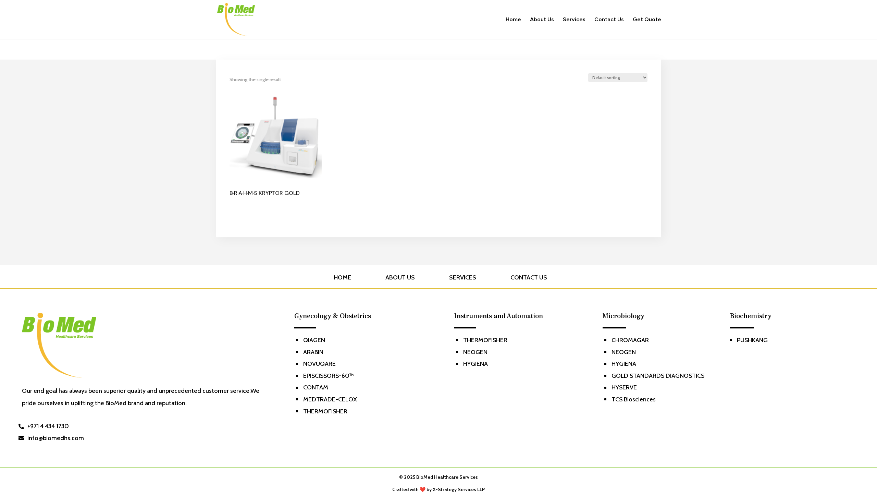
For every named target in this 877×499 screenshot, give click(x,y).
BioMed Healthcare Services (447, 477)
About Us (542, 20)
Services (574, 20)
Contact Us (609, 20)
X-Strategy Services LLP (459, 489)
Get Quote (647, 20)
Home (513, 20)
